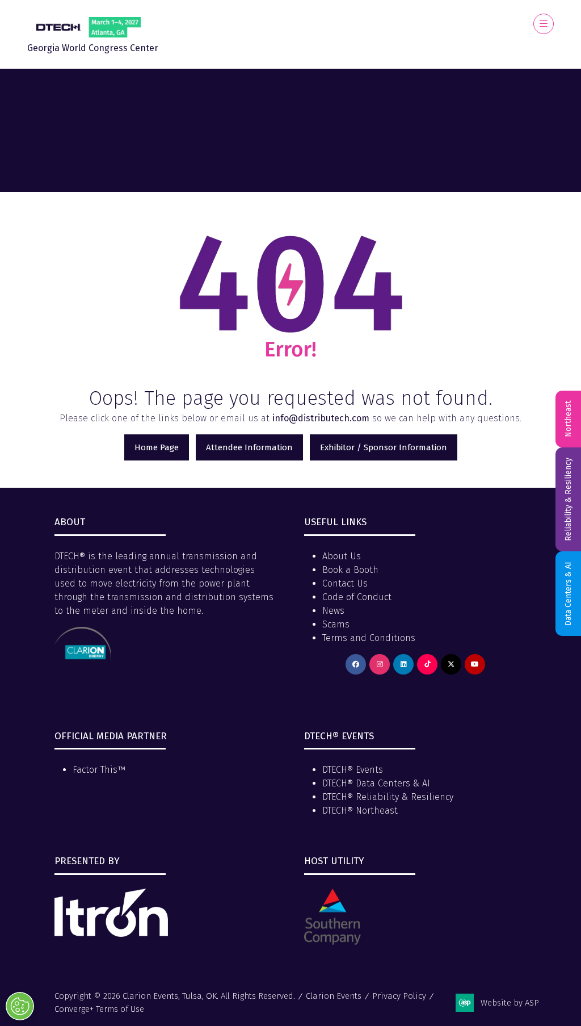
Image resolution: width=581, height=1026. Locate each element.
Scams (336, 624)
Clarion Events (333, 996)
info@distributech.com (320, 418)
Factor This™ (99, 769)
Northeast (568, 419)
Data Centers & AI (568, 594)
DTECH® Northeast (360, 810)
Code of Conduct (356, 597)
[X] (451, 664)
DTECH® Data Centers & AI (376, 783)
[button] (543, 24)
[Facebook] (356, 664)
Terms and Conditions (368, 638)
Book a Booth (350, 569)
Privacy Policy (399, 996)
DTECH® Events (352, 769)
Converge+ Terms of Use (99, 1009)
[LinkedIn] (403, 664)
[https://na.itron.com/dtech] (111, 933)
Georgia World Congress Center (92, 48)
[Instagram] (379, 664)
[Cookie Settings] (20, 1006)
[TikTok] (427, 664)
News (333, 610)
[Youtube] (475, 664)
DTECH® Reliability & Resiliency (387, 797)
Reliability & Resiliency (568, 499)
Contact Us (345, 583)
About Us (341, 556)
